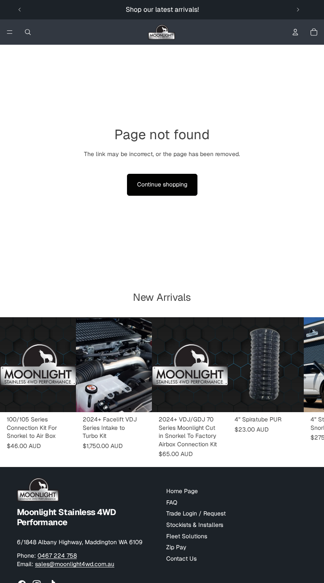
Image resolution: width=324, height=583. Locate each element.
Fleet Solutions (186, 536)
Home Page (182, 491)
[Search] (28, 32)
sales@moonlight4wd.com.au (74, 564)
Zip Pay (176, 547)
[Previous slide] (20, 9)
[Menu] (9, 32)
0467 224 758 (57, 556)
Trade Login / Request (196, 514)
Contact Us (181, 558)
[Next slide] (298, 9)
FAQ (171, 502)
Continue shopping (162, 184)
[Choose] (62, 399)
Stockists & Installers (194, 525)
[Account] (295, 32)
